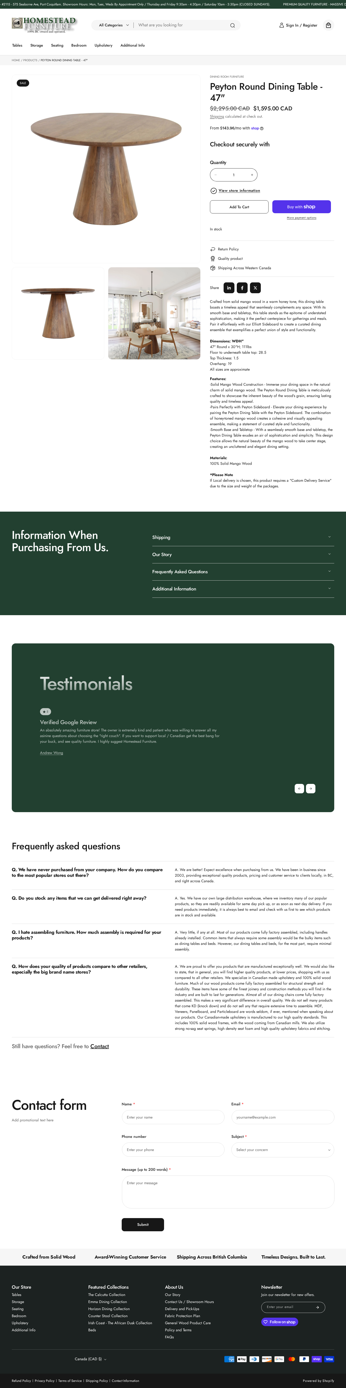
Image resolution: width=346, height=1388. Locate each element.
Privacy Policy (44, 1380)
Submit (143, 1224)
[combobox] (187, 25)
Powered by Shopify (318, 1380)
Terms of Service (70, 1380)
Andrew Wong (51, 752)
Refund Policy (21, 1380)
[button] (113, 25)
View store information (239, 190)
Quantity (218, 162)
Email (237, 1104)
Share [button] (214, 287)
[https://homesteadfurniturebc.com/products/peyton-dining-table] (229, 288)
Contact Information (125, 1380)
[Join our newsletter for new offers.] (317, 1307)
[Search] (232, 25)
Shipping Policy (97, 1380)
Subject (239, 1136)
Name (128, 1104)
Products (30, 60)
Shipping (217, 116)
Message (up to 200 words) (146, 1169)
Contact (99, 1046)
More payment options (301, 218)
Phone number (134, 1136)
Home (16, 60)
